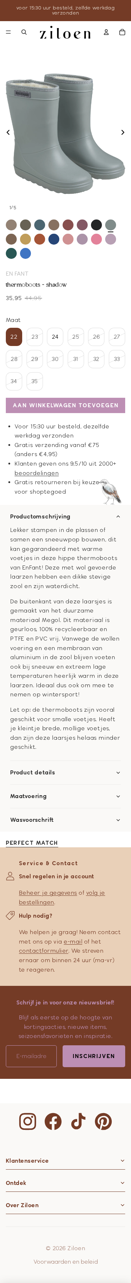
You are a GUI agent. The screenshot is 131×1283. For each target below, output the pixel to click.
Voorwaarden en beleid (65, 1261)
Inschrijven (94, 1056)
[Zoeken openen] (24, 32)
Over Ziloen (22, 1205)
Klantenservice (27, 1160)
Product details (32, 772)
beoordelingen (37, 473)
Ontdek (16, 1182)
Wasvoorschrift (32, 820)
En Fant (17, 273)
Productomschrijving (40, 517)
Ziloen (76, 1248)
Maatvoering (28, 796)
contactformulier (43, 950)
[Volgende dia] (125, 134)
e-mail (73, 941)
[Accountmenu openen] (106, 32)
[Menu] (8, 32)
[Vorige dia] (6, 134)
